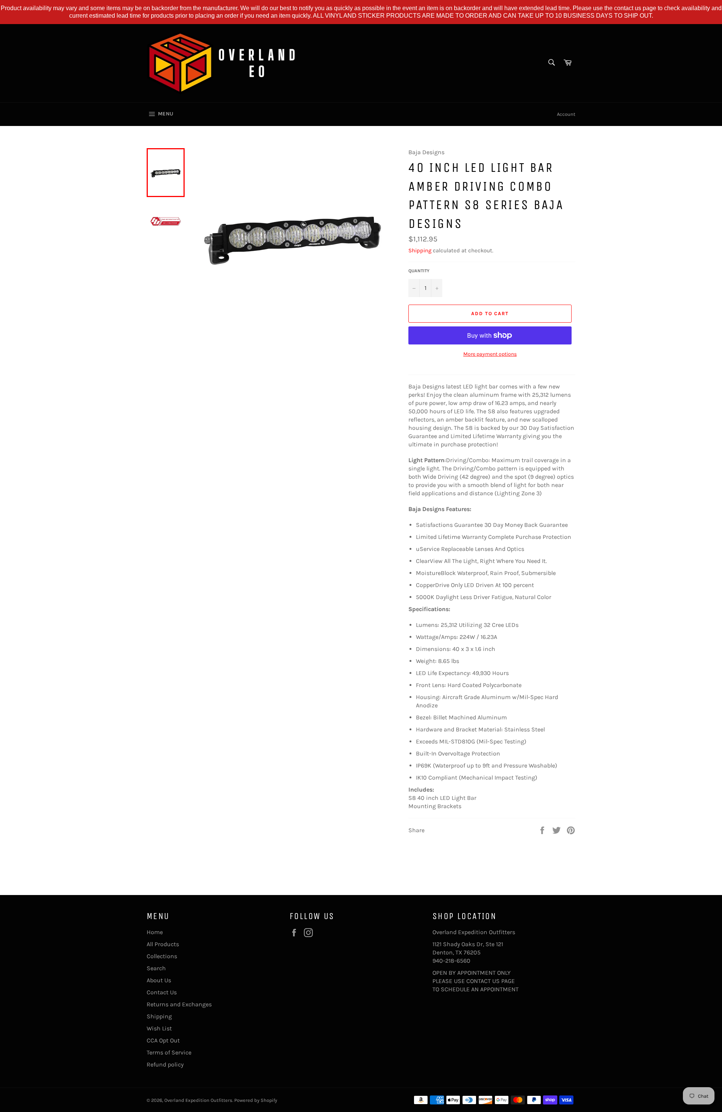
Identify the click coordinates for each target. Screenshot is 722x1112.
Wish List (159, 1028)
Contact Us (162, 992)
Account (566, 114)
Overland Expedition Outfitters (198, 1100)
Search (156, 968)
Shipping (419, 250)
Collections (162, 956)
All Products (163, 944)
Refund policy (165, 1064)
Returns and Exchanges (179, 1004)
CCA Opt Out (163, 1040)
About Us (159, 980)
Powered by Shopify (255, 1100)
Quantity (418, 270)
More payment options (490, 354)
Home (155, 932)
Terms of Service (169, 1052)
